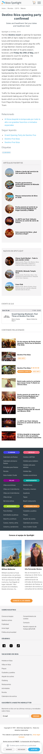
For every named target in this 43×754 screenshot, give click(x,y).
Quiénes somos (7, 620)
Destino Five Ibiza (12, 139)
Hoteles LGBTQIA (29, 457)
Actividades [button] (11, 506)
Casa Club (19, 284)
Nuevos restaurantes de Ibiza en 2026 (26, 196)
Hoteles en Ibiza (7, 660)
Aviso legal (5, 628)
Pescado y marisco (29, 489)
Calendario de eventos (30, 523)
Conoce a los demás (21, 601)
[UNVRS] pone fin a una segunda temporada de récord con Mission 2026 (28, 409)
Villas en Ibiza (6, 664)
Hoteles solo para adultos (29, 466)
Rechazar (21, 749)
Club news (6, 152)
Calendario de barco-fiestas (10, 462)
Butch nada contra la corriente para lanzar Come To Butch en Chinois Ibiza (28, 382)
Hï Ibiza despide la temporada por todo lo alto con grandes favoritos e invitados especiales (22, 122)
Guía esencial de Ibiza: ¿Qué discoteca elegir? (26, 233)
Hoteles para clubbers (30, 461)
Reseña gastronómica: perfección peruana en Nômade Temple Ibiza (27, 184)
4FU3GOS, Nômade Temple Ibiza (25, 272)
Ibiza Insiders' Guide (10, 475)
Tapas (25, 497)
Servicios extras (8, 501)
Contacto (26, 622)
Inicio (4, 8)
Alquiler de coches (29, 519)
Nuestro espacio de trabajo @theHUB (30, 628)
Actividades (6, 688)
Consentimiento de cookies (29, 617)
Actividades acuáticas (10, 515)
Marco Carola (16, 319)
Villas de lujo (7, 497)
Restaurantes (6, 684)
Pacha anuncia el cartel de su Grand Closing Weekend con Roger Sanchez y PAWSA (26, 208)
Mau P (14, 321)
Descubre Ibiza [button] (31, 506)
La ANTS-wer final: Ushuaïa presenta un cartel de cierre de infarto (27, 220)
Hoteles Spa (27, 471)
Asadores (26, 493)
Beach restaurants (29, 501)
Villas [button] (11, 480)
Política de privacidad (9, 632)
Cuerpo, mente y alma (10, 523)
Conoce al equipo (7, 616)
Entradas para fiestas (10, 467)
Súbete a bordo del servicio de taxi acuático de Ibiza (26, 172)
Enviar (36, 716)
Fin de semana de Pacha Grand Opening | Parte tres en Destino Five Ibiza (29, 343)
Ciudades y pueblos (29, 511)
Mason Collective (32, 319)
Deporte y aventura (9, 519)
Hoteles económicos (30, 475)
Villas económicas (9, 485)
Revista (10, 8)
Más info (21, 358)
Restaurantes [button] (31, 480)
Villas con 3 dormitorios (11, 489)
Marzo (23, 8)
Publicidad (5, 624)
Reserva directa (24, 371)
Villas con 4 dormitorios (11, 493)
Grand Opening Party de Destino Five (20, 135)
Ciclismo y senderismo (10, 527)
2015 (17, 8)
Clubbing (5, 680)
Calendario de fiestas (10, 457)
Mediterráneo (27, 485)
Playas (25, 515)
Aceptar (34, 749)
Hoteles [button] (31, 452)
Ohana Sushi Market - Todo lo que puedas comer (26, 259)
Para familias (7, 511)
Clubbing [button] (11, 452)
